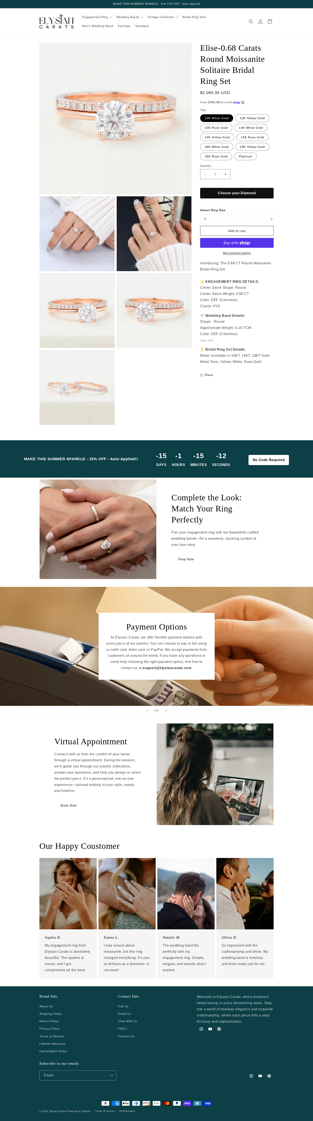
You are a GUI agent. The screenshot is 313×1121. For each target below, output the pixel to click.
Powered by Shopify (79, 1111)
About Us (46, 1006)
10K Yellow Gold (252, 118)
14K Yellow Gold (217, 137)
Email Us (124, 1013)
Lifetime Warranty (52, 1043)
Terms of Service (51, 1036)
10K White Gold (217, 118)
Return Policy (49, 1021)
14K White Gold (251, 127)
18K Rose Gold (216, 156)
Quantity (205, 165)
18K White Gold (217, 147)
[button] (96, 17)
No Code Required (269, 460)
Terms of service (105, 1111)
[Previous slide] (147, 710)
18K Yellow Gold (252, 147)
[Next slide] (166, 710)
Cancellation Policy (53, 1051)
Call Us (123, 1006)
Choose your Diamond (237, 193)
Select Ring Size (213, 210)
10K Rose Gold (216, 127)
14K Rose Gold (252, 137)
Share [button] (208, 375)
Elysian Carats (58, 1111)
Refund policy (127, 1111)
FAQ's (122, 1028)
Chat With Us (127, 1021)
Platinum (245, 156)
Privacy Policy (49, 1028)
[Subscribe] (111, 1075)
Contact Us (126, 1036)
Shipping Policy (50, 1013)
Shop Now (186, 559)
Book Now (69, 805)
